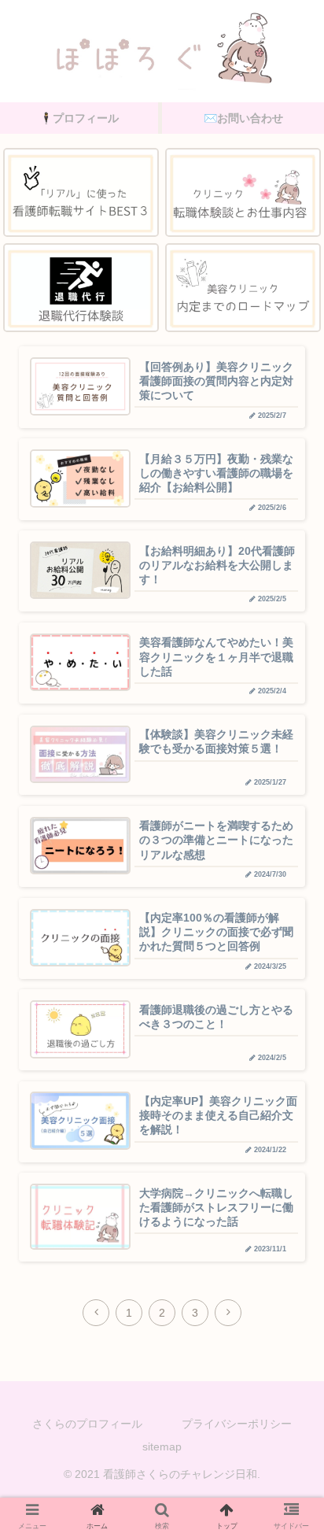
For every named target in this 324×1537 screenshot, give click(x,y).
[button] (282, 1343)
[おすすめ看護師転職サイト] (81, 192)
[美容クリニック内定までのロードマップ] (243, 287)
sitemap (162, 1446)
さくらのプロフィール (87, 1423)
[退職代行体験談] (81, 287)
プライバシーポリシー (237, 1423)
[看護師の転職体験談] (243, 192)
